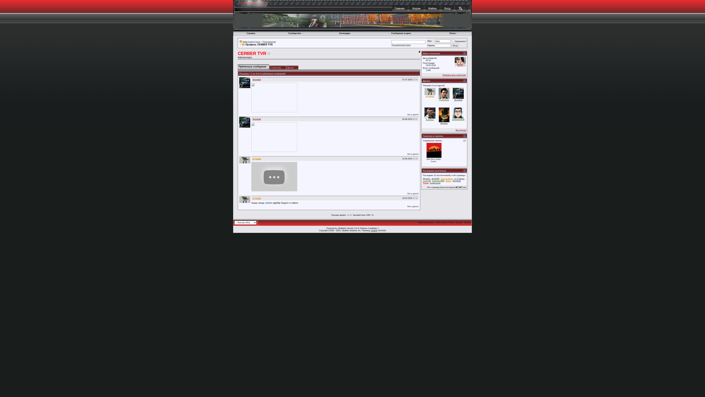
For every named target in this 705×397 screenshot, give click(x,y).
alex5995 (435, 179)
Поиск (452, 33)
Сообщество (294, 33)
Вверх (467, 222)
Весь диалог (413, 114)
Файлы (432, 8)
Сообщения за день (401, 33)
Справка (251, 33)
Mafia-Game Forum (251, 42)
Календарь (344, 33)
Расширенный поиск (401, 45)
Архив (459, 222)
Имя (429, 41)
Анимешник (435, 183)
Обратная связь (426, 222)
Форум (416, 8)
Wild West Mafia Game (433, 160)
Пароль (430, 45)
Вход (447, 8)
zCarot (374, 230)
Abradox (444, 123)
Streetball (256, 79)
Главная (399, 8)
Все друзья (461, 130)
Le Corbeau (459, 179)
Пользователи (269, 42)
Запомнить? (460, 41)
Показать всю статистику (454, 75)
